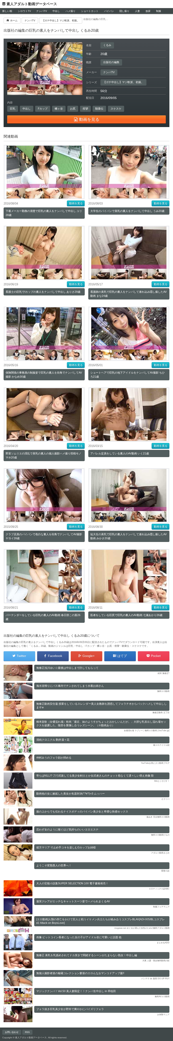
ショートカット (89, 11)
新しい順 (7, 11)
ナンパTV (41, 11)
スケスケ (116, 108)
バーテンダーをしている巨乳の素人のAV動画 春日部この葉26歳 (43, 617)
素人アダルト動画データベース (32, 4)
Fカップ (43, 108)
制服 (158, 11)
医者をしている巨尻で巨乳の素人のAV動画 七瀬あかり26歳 (126, 615)
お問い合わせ (11, 1032)
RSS (27, 1032)
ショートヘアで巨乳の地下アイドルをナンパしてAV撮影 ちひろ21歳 (127, 374)
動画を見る (76, 203)
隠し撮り (124, 11)
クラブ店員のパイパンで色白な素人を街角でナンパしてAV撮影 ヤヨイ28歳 (44, 536)
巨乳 (12, 108)
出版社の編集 (111, 62)
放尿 (148, 11)
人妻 (137, 11)
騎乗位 (99, 108)
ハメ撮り (70, 11)
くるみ (107, 45)
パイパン (109, 11)
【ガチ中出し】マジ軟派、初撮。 (123, 82)
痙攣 (85, 108)
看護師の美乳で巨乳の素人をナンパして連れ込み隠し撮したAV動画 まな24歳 (128, 293)
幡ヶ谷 (59, 108)
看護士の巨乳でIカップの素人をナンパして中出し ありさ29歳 (43, 291)
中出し (56, 11)
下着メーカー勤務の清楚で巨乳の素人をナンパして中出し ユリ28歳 (44, 213)
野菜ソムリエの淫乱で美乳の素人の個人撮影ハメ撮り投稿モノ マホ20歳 (43, 455)
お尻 (72, 108)
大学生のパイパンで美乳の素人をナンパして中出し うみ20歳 (127, 211)
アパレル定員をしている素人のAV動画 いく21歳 (119, 453)
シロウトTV (24, 11)
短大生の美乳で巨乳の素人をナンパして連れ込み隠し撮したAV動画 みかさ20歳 (128, 536)
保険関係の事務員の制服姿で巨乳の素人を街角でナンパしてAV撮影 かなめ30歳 (44, 374)
